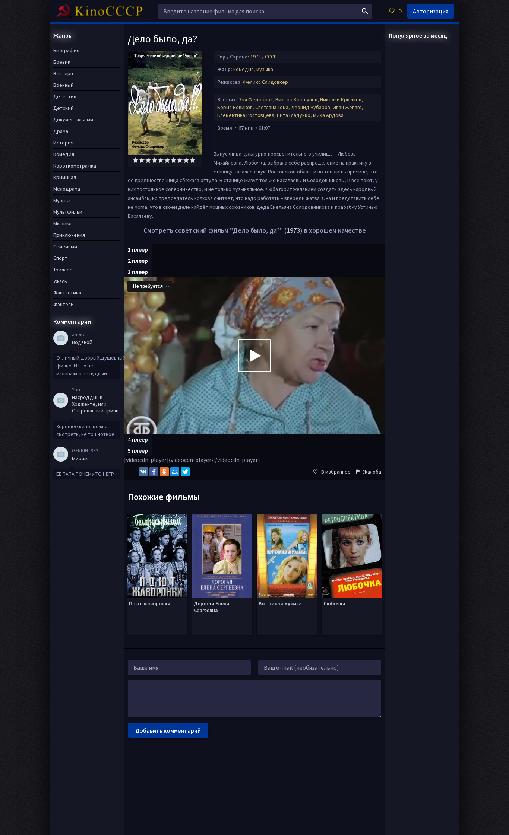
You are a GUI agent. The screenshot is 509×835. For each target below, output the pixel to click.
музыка (264, 69)
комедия (243, 69)
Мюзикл (62, 223)
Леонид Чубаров (310, 107)
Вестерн (63, 73)
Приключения (69, 235)
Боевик (61, 61)
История (63, 142)
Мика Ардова (328, 115)
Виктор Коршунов (296, 99)
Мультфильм (67, 211)
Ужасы (60, 281)
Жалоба (372, 471)
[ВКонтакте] (143, 471)
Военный (63, 85)
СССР (271, 56)
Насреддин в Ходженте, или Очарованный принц (95, 404)
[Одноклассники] (164, 471)
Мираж (80, 458)
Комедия (63, 154)
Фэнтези (63, 304)
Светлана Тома (271, 107)
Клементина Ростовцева (245, 115)
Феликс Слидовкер (265, 82)
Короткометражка (74, 165)
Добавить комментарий (168, 730)
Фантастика (67, 292)
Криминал (64, 177)
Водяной (82, 342)
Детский (63, 108)
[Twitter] (185, 471)
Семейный (65, 246)
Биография (66, 50)
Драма (60, 131)
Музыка (62, 200)
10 (192, 160)
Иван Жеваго (347, 107)
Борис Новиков (235, 107)
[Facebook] (153, 471)
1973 (255, 56)
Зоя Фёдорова (255, 99)
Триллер (63, 269)
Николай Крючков (340, 99)
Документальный (73, 119)
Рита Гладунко (293, 115)
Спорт (60, 258)
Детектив (64, 96)
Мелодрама (66, 188)
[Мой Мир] (174, 471)
